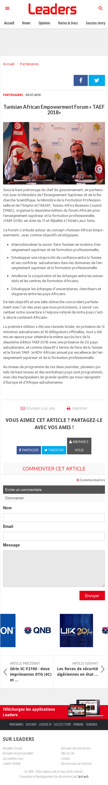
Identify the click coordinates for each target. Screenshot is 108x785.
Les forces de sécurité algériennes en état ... (77, 669)
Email (8, 526)
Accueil (8, 64)
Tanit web (83, 776)
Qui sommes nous (13, 758)
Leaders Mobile (12, 763)
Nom (7, 507)
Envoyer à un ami (40, 408)
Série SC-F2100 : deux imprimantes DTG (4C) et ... (31, 672)
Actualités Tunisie (12, 748)
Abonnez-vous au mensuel (76, 763)
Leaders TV (45, 724)
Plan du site (67, 753)
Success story (62, 724)
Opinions (78, 724)
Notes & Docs (68, 23)
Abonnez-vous (80, 446)
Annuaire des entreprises (76, 748)
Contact (65, 758)
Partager (81, 80)
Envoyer (92, 595)
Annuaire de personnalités (18, 753)
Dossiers (31, 724)
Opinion (44, 23)
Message (11, 545)
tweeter (97, 80)
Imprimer (80, 408)
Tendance (91, 724)
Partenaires (29, 64)
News (26, 23)
